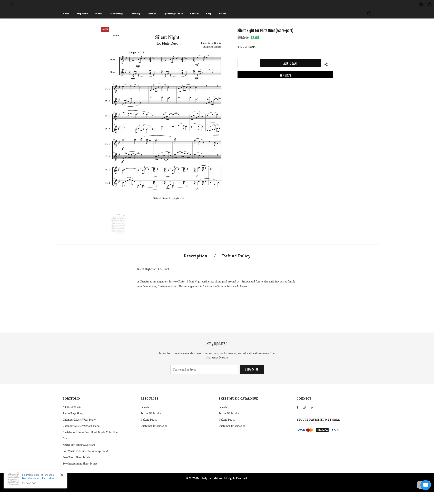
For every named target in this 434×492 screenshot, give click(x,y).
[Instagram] (306, 407)
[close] (62, 474)
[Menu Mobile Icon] (2, 4)
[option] (165, 117)
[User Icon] (421, 4)
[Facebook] (300, 407)
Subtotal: (243, 47)
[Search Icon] (12, 4)
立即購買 (285, 75)
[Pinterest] (314, 407)
